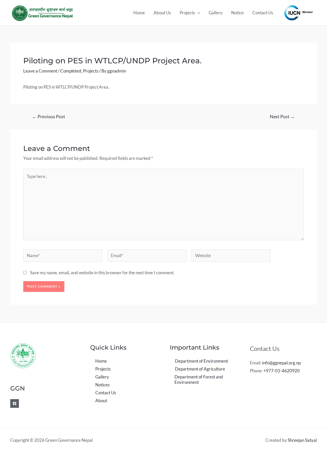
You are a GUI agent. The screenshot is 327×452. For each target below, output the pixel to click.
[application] (197, 13)
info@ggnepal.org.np (281, 362)
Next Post (282, 116)
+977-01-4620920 (281, 370)
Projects (187, 12)
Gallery (216, 12)
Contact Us (262, 12)
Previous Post (48, 116)
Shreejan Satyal (302, 440)
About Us (162, 12)
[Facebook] (14, 403)
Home (139, 12)
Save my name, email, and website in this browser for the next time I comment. (102, 272)
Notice (237, 12)
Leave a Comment (40, 71)
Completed (70, 71)
